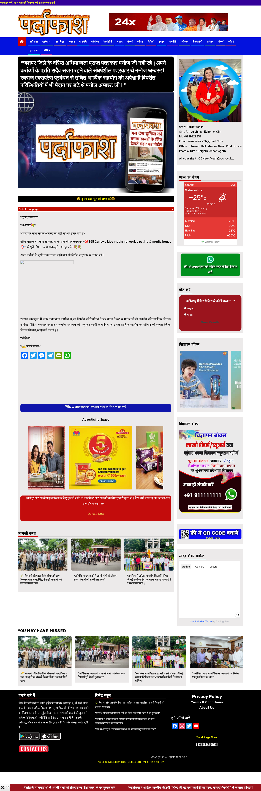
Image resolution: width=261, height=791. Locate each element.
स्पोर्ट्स (140, 41)
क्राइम (72, 41)
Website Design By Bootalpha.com (119, 761)
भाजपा (189, 314)
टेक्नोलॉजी (107, 41)
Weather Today (212, 242)
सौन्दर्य (130, 41)
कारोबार (210, 41)
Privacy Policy (207, 696)
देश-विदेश (60, 41)
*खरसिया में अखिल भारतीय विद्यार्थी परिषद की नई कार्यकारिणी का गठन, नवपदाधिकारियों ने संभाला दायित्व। (149, 579)
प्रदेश (45, 41)
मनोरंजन (95, 41)
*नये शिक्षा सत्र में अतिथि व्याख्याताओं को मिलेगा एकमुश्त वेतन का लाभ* (125, 729)
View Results (210, 322)
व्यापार (120, 41)
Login (46, 50)
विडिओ (151, 41)
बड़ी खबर (34, 41)
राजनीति (83, 41)
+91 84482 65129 (153, 761)
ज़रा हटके (34, 50)
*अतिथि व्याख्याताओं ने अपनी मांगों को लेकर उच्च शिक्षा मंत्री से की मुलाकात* (95, 577)
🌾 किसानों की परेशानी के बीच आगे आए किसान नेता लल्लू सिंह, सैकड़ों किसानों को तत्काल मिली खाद (41, 579)
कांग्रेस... (191, 308)
